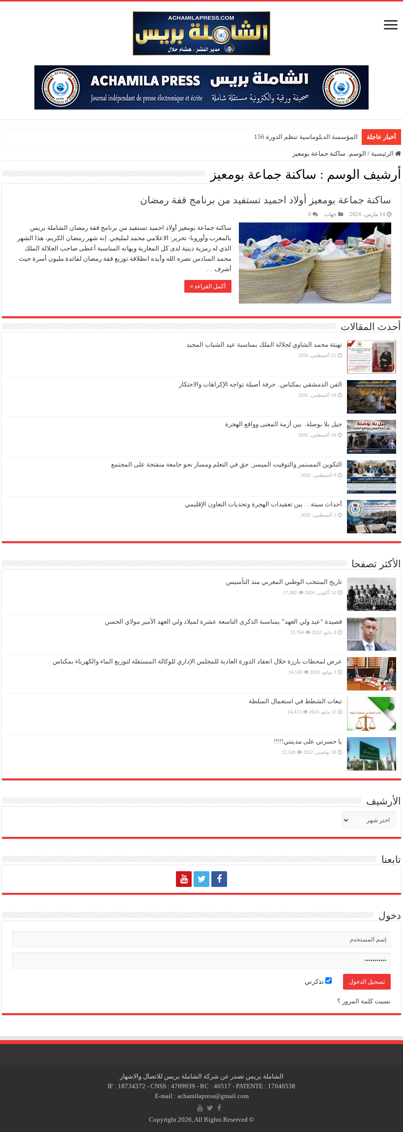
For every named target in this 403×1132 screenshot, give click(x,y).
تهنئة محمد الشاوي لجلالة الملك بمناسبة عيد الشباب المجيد (264, 344)
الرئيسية (383, 153)
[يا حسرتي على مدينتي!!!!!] (371, 754)
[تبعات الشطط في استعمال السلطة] (371, 713)
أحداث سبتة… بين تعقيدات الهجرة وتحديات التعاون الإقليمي (263, 504)
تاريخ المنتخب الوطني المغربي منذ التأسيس (284, 581)
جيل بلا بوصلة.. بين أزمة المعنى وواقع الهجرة (283, 424)
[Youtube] (184, 879)
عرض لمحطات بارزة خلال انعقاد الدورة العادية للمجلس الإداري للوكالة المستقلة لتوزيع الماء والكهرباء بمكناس (197, 661)
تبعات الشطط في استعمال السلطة (295, 701)
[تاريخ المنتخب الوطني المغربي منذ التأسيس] (371, 594)
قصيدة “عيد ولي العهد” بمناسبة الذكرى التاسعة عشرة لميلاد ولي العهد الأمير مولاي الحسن (223, 621)
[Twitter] (201, 879)
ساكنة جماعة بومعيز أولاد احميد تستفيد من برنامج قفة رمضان (265, 199)
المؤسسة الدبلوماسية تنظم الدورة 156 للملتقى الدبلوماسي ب (275, 136)
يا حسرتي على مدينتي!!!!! (308, 741)
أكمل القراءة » (208, 286)
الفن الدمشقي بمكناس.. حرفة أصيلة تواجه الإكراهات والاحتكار (260, 384)
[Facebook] (219, 879)
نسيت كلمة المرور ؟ (364, 1001)
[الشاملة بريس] (201, 31)
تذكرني (315, 981)
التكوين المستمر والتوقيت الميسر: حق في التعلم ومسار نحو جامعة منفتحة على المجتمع (226, 464)
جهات (330, 214)
